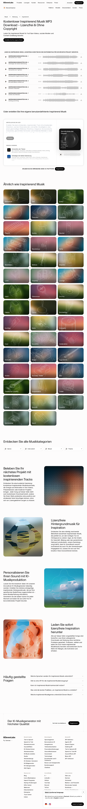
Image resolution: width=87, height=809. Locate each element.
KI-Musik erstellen (29, 754)
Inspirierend (25, 17)
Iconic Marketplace (30, 778)
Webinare (27, 787)
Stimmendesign (28, 758)
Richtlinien (68, 787)
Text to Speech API (70, 749)
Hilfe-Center (28, 785)
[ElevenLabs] (8, 2)
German (7, 740)
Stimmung (15, 17)
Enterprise (27, 792)
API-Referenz (69, 739)
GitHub (47, 780)
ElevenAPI (67, 737)
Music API (68, 756)
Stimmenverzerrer (29, 744)
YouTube (47, 782)
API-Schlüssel (69, 758)
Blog (25, 775)
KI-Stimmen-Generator (31, 761)
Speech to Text (28, 742)
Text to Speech (28, 739)
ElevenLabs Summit (71, 785)
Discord (47, 785)
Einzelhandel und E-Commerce (51, 759)
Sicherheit (68, 780)
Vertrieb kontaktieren (59, 723)
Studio (26, 756)
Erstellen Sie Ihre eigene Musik (14, 40)
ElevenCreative (28, 737)
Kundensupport (49, 765)
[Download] (81, 57)
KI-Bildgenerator (29, 763)
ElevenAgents (48, 737)
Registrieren (79, 2)
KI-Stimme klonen (29, 749)
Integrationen (49, 744)
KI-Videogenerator (29, 765)
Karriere (67, 778)
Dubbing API (68, 746)
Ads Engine (27, 768)
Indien (26, 797)
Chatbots (47, 767)
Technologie (48, 756)
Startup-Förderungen (30, 782)
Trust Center (28, 794)
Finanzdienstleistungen (52, 749)
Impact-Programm (29, 780)
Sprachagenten (49, 739)
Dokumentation (28, 790)
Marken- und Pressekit (72, 782)
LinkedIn (47, 778)
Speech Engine (69, 744)
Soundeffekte (28, 746)
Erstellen (10, 138)
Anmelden (70, 2)
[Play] (6, 57)
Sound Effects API (70, 754)
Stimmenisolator (29, 751)
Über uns (68, 775)
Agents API (68, 742)
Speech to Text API (70, 751)
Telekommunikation (50, 746)
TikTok (47, 787)
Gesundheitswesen (50, 751)
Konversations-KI (50, 742)
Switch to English (77, 804)
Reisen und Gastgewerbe (52, 762)
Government (48, 754)
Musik (6, 17)
